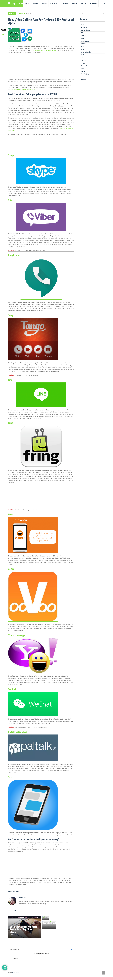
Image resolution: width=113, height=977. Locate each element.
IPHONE (83, 55)
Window (83, 79)
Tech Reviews (85, 74)
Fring (10, 422)
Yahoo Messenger (17, 635)
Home (27, 3)
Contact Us (93, 3)
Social (82, 68)
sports (83, 71)
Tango (11, 315)
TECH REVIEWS (54, 3)
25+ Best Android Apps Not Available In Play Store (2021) (23, 929)
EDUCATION (35, 3)
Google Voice (14, 254)
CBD (82, 33)
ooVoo (11, 568)
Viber (10, 199)
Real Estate (84, 66)
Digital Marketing (86, 41)
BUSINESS (66, 3)
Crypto (83, 38)
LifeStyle (83, 3)
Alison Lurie (22, 13)
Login (70, 949)
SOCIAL (44, 3)
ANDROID (11, 13)
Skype (11, 155)
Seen (10, 777)
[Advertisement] (41, 67)
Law (82, 57)
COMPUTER (84, 35)
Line (10, 379)
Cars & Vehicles (85, 30)
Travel (82, 77)
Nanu (10, 514)
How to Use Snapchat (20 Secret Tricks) (56, 923)
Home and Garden (86, 52)
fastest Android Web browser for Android (44, 50)
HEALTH (74, 3)
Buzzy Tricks (15, 3)
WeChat (12, 688)
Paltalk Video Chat (17, 731)
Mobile (83, 63)
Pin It (2, 35)
